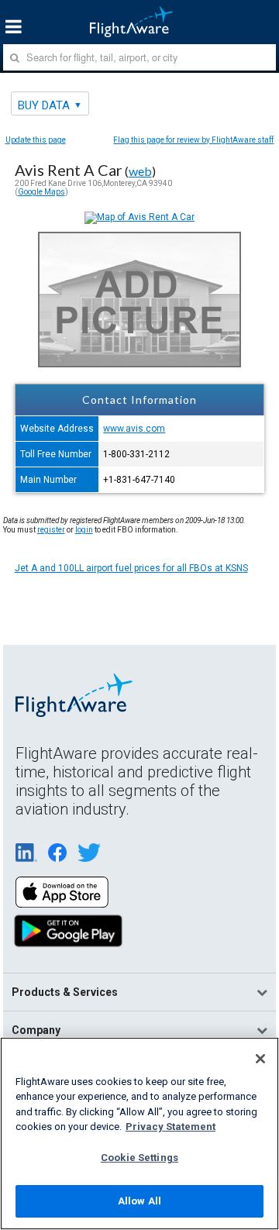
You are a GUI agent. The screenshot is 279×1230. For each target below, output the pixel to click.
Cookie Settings (139, 1157)
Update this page (35, 140)
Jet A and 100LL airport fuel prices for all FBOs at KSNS (131, 568)
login (84, 529)
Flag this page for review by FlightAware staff (193, 140)
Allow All (139, 1201)
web (140, 171)
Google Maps (41, 192)
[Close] (260, 1059)
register (51, 529)
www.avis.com (134, 428)
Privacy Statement (170, 1126)
